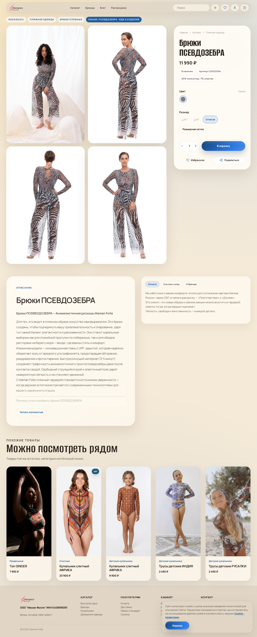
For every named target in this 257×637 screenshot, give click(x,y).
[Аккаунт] (235, 7)
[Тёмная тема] (215, 7)
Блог (103, 7)
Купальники (87, 610)
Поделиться (231, 160)
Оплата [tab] (152, 284)
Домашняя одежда (91, 614)
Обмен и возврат (130, 610)
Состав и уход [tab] (171, 284)
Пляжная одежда (215, 32)
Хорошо (177, 625)
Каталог (75, 7)
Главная (183, 32)
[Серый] (183, 99)
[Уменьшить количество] (182, 146)
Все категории (89, 603)
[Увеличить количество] (196, 146)
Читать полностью (31, 412)
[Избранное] (225, 7)
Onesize (210, 119)
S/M (196, 119)
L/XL (184, 119)
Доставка (126, 607)
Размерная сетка (193, 129)
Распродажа (118, 7)
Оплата (125, 603)
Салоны (125, 614)
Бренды (90, 7)
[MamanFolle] (16, 7)
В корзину (223, 146)
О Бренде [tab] (191, 284)
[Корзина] (244, 7)
